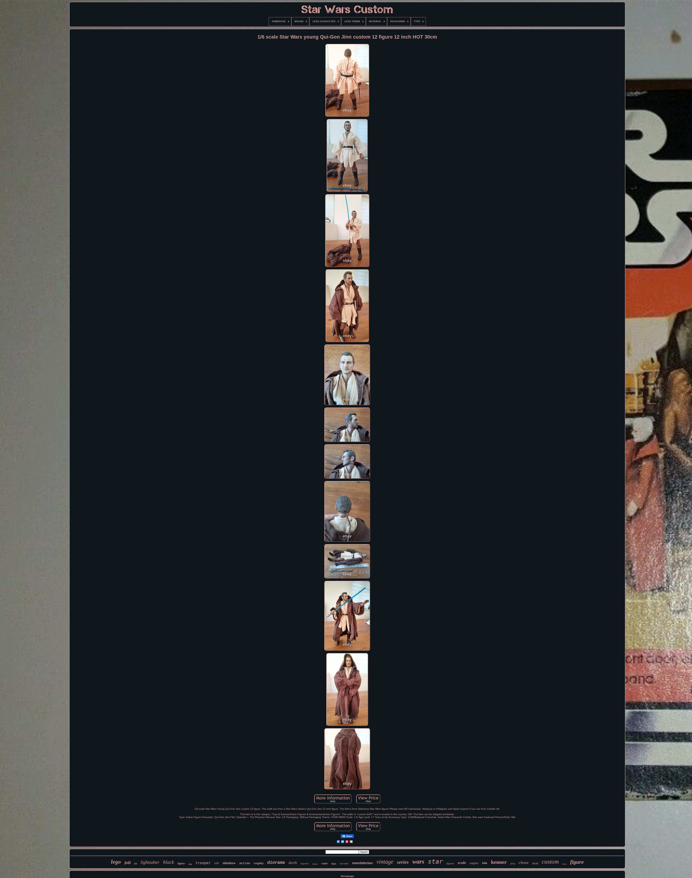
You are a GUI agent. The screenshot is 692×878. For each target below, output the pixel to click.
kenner (499, 862)
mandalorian (362, 863)
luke (484, 863)
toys (333, 863)
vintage (384, 861)
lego (116, 862)
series (403, 862)
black (168, 862)
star (435, 861)
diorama (276, 862)
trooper (203, 863)
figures (450, 863)
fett (135, 863)
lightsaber (150, 862)
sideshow (229, 863)
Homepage (347, 876)
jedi (128, 862)
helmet (315, 864)
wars (418, 861)
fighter (181, 863)
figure (577, 862)
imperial (305, 863)
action (244, 863)
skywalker (344, 863)
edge (190, 864)
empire (474, 863)
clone (524, 862)
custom (550, 861)
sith (216, 863)
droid (535, 863)
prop (512, 863)
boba (564, 864)
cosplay (259, 863)
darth (293, 863)
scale (462, 862)
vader (324, 863)
